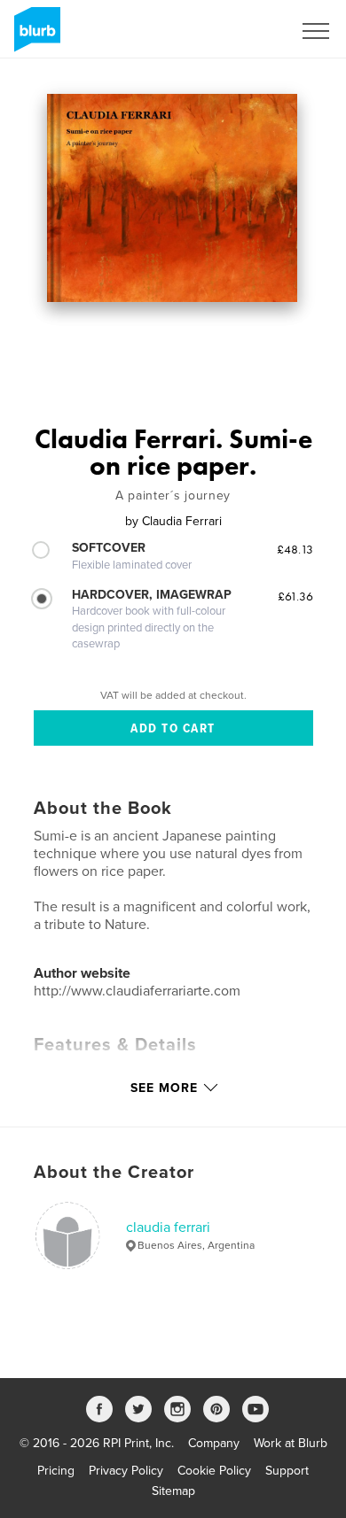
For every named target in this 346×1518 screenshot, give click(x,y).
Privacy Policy (126, 1470)
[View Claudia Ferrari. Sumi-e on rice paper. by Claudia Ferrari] (172, 198)
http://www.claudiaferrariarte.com (137, 991)
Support (287, 1470)
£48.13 (295, 549)
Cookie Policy (214, 1470)
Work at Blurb (290, 1443)
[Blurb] (34, 36)
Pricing (56, 1470)
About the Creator (114, 1172)
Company (214, 1443)
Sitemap (173, 1491)
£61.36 (295, 596)
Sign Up (246, 31)
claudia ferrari (168, 1227)
